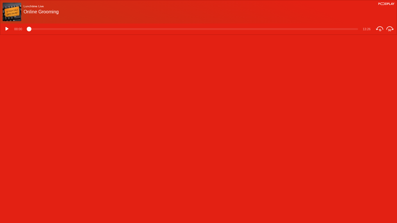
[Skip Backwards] (379, 29)
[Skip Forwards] (391, 29)
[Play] (6, 29)
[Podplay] (386, 4)
